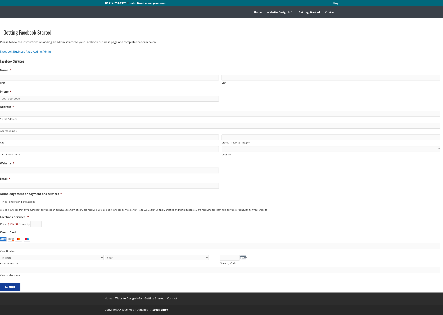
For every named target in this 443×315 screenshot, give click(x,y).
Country (226, 154)
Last (224, 82)
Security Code (228, 263)
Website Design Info (280, 12)
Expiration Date (9, 263)
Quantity (24, 224)
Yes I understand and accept (19, 201)
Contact (330, 12)
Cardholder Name (10, 275)
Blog (335, 3)
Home (258, 12)
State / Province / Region (236, 142)
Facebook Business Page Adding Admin (25, 51)
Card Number (7, 251)
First (2, 82)
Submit (10, 287)
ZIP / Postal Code (10, 154)
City (2, 142)
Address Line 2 (8, 130)
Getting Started (309, 12)
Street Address (8, 118)
